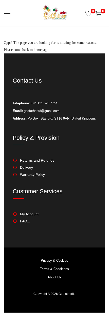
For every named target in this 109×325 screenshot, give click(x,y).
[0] (88, 13)
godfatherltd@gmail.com (42, 111)
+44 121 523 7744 (43, 103)
